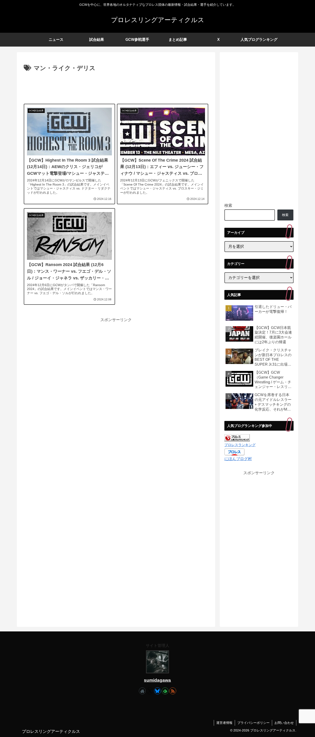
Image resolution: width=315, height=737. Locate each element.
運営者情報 (224, 723)
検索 (228, 205)
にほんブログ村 (238, 459)
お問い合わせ (284, 723)
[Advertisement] (116, 86)
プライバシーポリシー (253, 723)
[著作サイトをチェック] (142, 690)
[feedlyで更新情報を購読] (165, 690)
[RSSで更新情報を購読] (172, 690)
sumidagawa (157, 680)
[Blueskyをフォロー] (157, 690)
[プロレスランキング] (237, 437)
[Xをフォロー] (149, 690)
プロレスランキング (240, 445)
